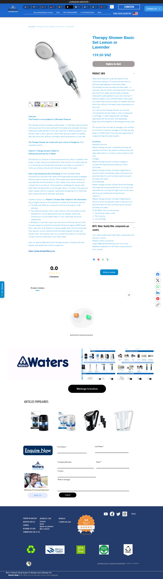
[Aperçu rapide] (40, 420)
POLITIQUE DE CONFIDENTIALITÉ (117, 563)
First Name (61, 447)
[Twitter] (118, 514)
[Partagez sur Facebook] (93, 259)
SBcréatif (55, 575)
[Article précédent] (24, 420)
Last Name (99, 446)
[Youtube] (105, 514)
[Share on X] (107, 259)
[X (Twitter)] (158, 280)
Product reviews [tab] (37, 288)
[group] (81, 420)
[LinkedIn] (157, 292)
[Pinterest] (157, 298)
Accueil (32, 27)
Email (98, 462)
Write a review (109, 272)
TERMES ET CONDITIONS (132, 563)
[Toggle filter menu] (129, 295)
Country (60, 471)
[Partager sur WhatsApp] (103, 259)
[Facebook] (157, 274)
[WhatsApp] (157, 286)
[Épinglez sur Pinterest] (98, 259)
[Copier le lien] (157, 304)
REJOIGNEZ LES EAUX (102, 563)
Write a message (64, 479)
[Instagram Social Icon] (124, 514)
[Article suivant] (138, 420)
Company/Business (65, 462)
